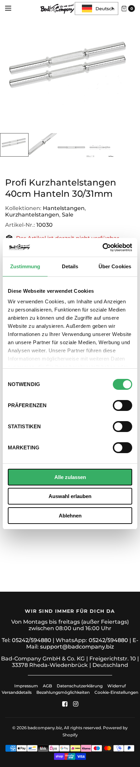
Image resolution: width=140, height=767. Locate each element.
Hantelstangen (64, 208)
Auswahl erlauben (70, 496)
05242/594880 (31, 640)
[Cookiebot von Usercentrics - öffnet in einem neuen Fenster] (102, 247)
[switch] (122, 405)
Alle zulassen (70, 477)
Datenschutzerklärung (80, 685)
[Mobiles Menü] (12, 8)
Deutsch (105, 8)
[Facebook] (65, 704)
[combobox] (96, 8)
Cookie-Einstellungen (116, 692)
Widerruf (116, 685)
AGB (47, 685)
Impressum (26, 685)
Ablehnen (70, 515)
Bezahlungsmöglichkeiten (63, 692)
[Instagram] (75, 704)
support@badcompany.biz (77, 646)
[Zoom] (70, 75)
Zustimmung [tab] (25, 266)
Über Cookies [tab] (115, 266)
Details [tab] (70, 266)
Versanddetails (17, 692)
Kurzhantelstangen (32, 214)
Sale (67, 214)
